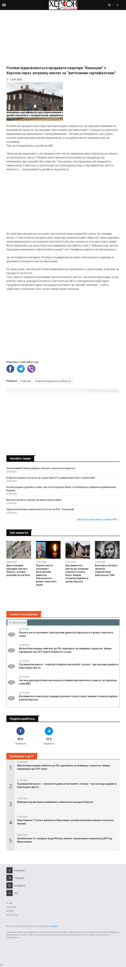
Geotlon (54, 926)
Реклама (11, 906)
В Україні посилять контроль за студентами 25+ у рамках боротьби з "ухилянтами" (51, 477)
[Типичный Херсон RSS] (9, 893)
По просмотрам (17, 622)
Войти (123, 5)
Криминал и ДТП (22, 756)
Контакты (11, 914)
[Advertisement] (63, 38)
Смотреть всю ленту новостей (98, 519)
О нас (9, 902)
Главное (25, 381)
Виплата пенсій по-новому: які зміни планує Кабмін (33, 500)
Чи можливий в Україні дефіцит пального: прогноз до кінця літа (40, 468)
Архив (9, 910)
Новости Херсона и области (53, 381)
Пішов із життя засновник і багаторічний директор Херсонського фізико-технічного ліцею (46, 575)
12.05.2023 (15, 79)
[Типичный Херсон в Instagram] (9, 885)
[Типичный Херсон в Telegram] (49, 731)
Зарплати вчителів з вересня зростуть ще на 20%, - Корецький (40, 509)
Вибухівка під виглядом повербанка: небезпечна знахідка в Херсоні (55, 802)
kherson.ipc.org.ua (109, 390)
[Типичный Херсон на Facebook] (20, 731)
